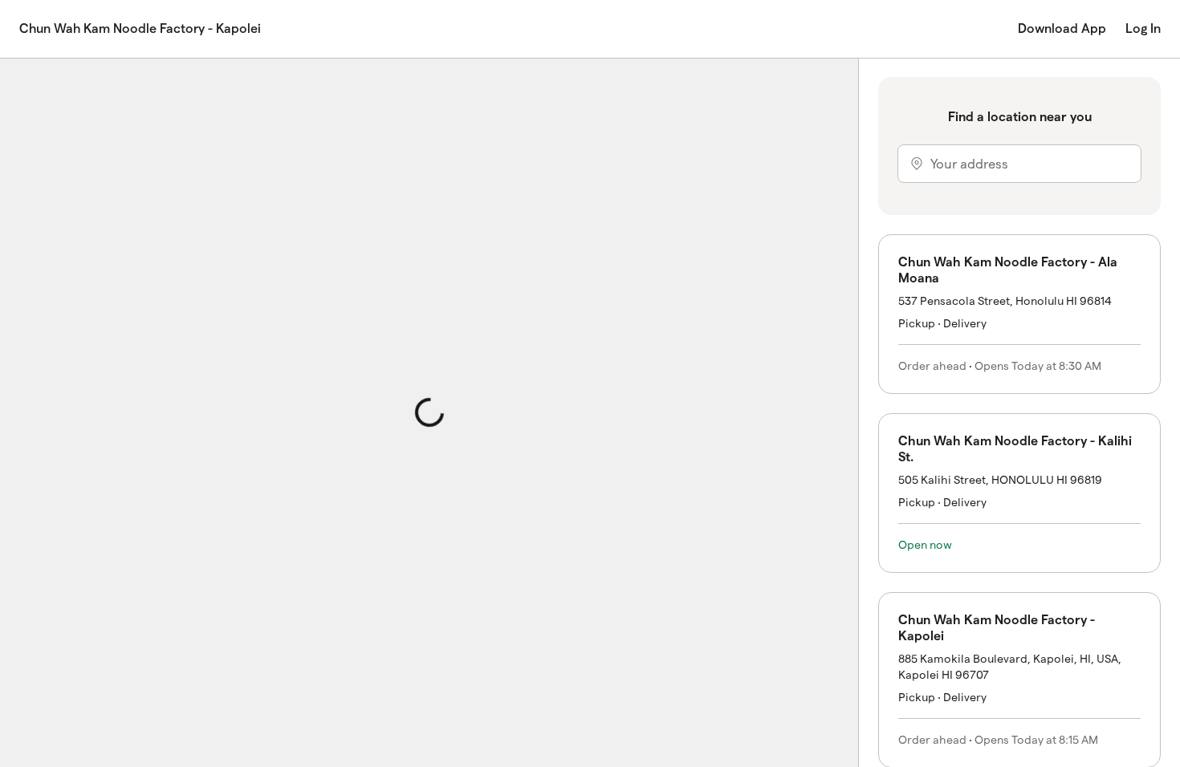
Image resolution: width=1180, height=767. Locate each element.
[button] (1019, 314)
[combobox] (1019, 163)
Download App (1062, 28)
